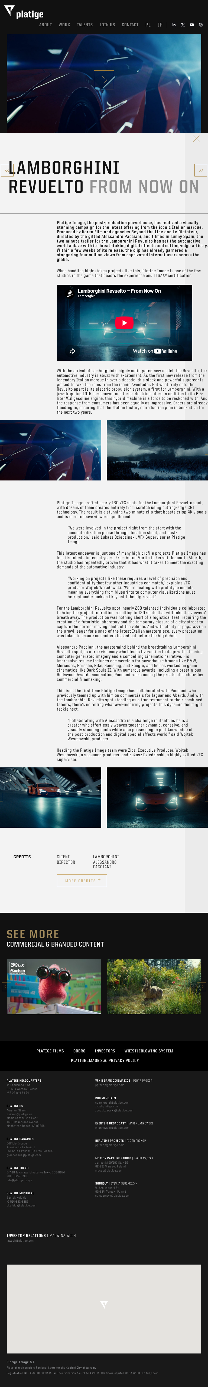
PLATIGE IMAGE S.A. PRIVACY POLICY (105, 1061)
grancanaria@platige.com (24, 1155)
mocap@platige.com (109, 1170)
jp (160, 25)
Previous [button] (6, 986)
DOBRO (79, 1051)
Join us (107, 25)
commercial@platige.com (112, 1102)
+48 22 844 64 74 (18, 1093)
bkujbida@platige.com (22, 1205)
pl (148, 25)
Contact (130, 25)
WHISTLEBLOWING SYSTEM (149, 1051)
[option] (50, 450)
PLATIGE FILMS (50, 1051)
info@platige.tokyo (19, 1180)
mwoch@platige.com (20, 1240)
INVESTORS (105, 1051)
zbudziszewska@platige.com (114, 1110)
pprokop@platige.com (110, 1085)
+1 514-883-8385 (17, 1201)
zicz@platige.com (107, 1106)
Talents (85, 25)
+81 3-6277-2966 (17, 1176)
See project (54, 998)
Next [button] (201, 986)
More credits (83, 880)
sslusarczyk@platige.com (112, 1196)
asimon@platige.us (19, 1114)
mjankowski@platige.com (112, 1128)
